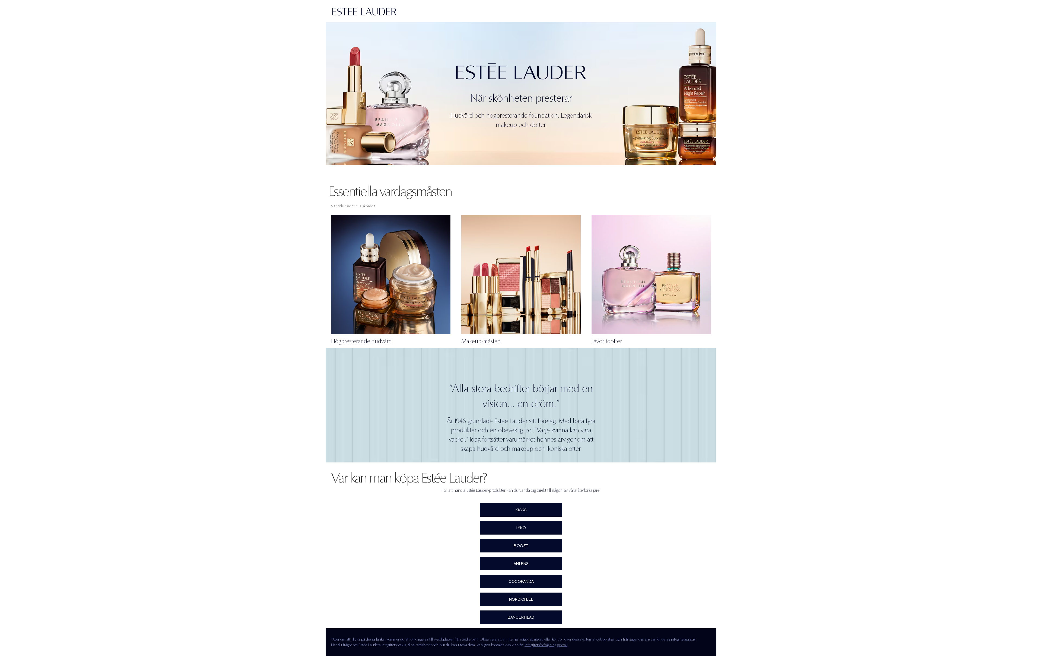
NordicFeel (521, 599)
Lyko (521, 527)
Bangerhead (521, 617)
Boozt (521, 545)
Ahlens (521, 563)
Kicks (521, 509)
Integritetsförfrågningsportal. (546, 644)
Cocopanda (521, 581)
